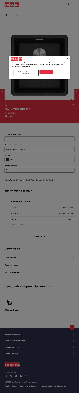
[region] (39, 67)
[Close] (67, 58)
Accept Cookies (46, 72)
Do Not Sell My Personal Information (25, 72)
